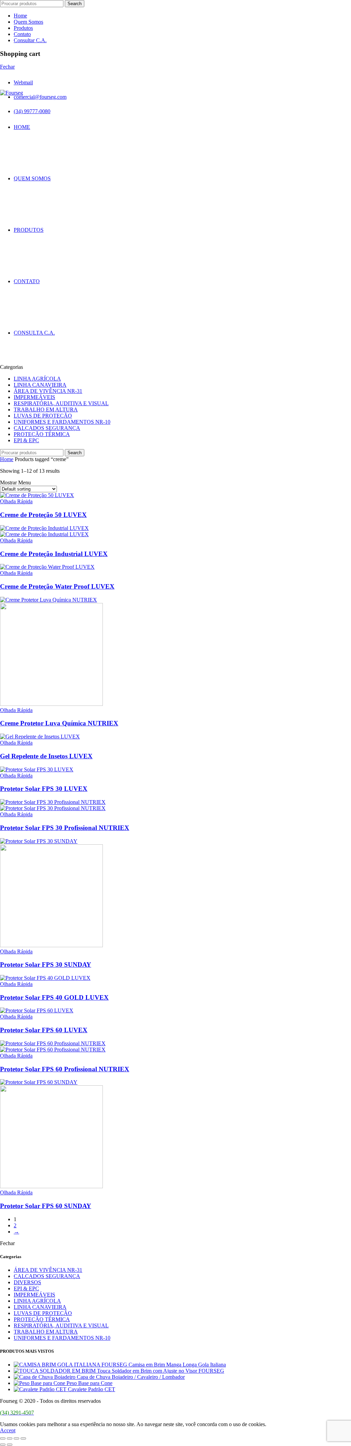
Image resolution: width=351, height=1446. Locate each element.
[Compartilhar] (9, 1438)
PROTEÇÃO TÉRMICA (42, 434)
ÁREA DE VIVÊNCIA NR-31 (48, 391)
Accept (7, 1430)
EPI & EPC (26, 440)
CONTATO (27, 281)
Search (75, 3)
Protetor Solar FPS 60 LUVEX (43, 1030)
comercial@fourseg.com (40, 97)
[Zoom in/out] (23, 1438)
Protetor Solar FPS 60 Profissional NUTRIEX (64, 1069)
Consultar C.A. (30, 40)
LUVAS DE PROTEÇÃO (43, 416)
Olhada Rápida (16, 501)
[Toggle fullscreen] (16, 1438)
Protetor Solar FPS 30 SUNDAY (45, 964)
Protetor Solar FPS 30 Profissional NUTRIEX (64, 827)
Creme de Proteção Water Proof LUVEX (57, 586)
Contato (22, 34)
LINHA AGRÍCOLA (37, 379)
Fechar (7, 67)
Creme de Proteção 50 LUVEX (43, 514)
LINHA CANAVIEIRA (40, 385)
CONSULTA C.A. (34, 333)
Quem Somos (28, 22)
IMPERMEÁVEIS (34, 397)
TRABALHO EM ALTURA (46, 409)
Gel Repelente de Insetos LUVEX (46, 756)
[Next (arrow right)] (9, 1445)
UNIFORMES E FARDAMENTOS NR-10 (62, 422)
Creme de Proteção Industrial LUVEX (54, 553)
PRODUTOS (29, 230)
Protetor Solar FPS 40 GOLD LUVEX (54, 997)
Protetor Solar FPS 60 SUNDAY (45, 1205)
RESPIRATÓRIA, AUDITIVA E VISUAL (61, 403)
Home (20, 16)
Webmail (23, 82)
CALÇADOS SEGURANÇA (47, 428)
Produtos (23, 28)
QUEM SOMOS (32, 178)
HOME (22, 127)
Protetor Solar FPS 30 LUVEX (43, 788)
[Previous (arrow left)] (2, 1445)
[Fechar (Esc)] (2, 1438)
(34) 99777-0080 (32, 111)
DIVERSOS (27, 1282)
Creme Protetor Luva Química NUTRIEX (59, 723)
